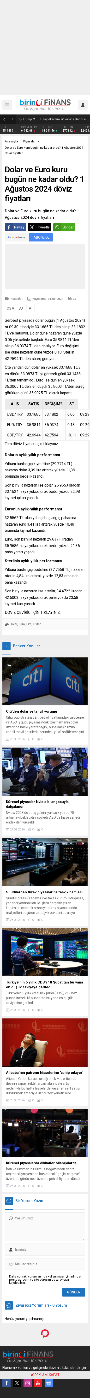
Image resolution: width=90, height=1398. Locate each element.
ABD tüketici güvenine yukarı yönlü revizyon (52, 119)
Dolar (13, 624)
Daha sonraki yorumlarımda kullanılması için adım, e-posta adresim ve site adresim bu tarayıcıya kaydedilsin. (45, 1279)
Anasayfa (11, 141)
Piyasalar (29, 141)
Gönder (68, 227)
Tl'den (37, 624)
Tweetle (43, 227)
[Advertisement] (45, 47)
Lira (28, 624)
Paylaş (19, 227)
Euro (22, 624)
